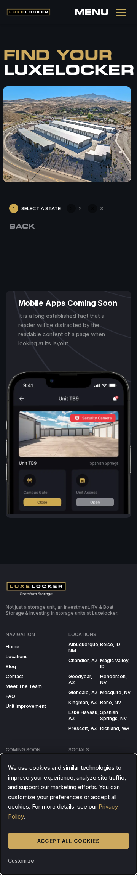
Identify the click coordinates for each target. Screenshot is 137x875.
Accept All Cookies (68, 841)
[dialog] (68, 814)
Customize (21, 860)
